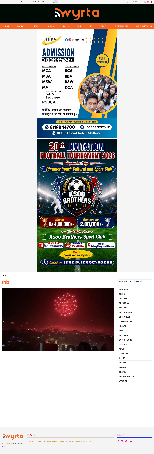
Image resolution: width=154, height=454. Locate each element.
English (104, 26)
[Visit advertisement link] (77, 150)
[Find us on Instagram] (148, 2)
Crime (79, 26)
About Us (4, 2)
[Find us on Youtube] (151, 2)
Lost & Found (125, 340)
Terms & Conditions (43, 2)
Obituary (123, 353)
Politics (20, 26)
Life (91, 26)
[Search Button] (151, 26)
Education (124, 303)
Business (123, 289)
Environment (125, 317)
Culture (36, 26)
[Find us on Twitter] (145, 2)
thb (9, 275)
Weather (123, 381)
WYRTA (9, 444)
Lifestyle (123, 335)
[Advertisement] (77, 410)
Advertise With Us (31, 2)
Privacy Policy (20, 2)
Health (122, 326)
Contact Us (12, 2)
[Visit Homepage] (77, 14)
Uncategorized (126, 376)
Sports (65, 26)
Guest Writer (142, 26)
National (123, 344)
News (121, 349)
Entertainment (121, 26)
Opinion (51, 26)
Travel (122, 372)
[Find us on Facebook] (141, 2)
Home (7, 26)
